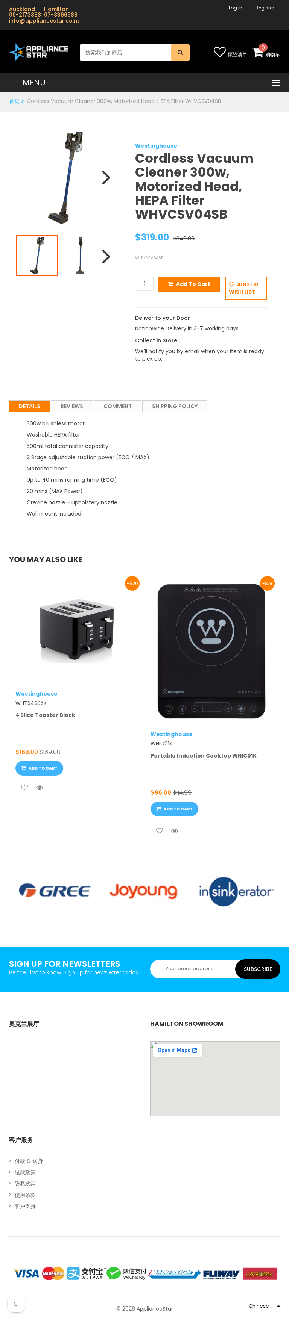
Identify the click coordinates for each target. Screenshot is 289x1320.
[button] (263, 1306)
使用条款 (25, 1195)
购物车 (272, 54)
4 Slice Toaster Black (45, 715)
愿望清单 (237, 54)
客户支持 (25, 1206)
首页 (14, 101)
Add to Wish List (244, 288)
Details (29, 406)
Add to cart (193, 284)
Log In (235, 8)
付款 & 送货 (29, 1161)
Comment (117, 406)
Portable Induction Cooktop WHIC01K (204, 755)
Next (103, 172)
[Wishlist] (24, 787)
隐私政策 (25, 1183)
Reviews (72, 406)
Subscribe (258, 969)
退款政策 (25, 1172)
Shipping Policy (175, 406)
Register (265, 8)
